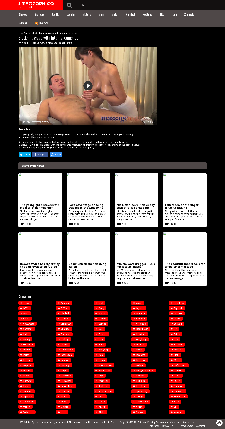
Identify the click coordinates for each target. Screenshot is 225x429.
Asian (139, 302)
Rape (25, 386)
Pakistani (140, 375)
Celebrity (140, 318)
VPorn (139, 406)
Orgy (101, 375)
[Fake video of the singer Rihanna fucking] (185, 187)
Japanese (140, 354)
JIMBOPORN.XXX (36, 3)
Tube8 (34, 32)
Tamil (101, 396)
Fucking (64, 339)
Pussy (177, 380)
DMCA (165, 425)
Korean (26, 360)
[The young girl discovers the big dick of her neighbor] (40, 187)
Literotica (141, 360)
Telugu (139, 396)
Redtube (147, 14)
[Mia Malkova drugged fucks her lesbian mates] (136, 246)
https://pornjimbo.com (37, 422)
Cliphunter (66, 323)
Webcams (28, 412)
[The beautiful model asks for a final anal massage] (185, 246)
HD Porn (178, 344)
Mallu (176, 360)
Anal (101, 302)
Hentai (26, 349)
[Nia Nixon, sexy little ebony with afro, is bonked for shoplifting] (136, 187)
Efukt (25, 334)
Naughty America (144, 370)
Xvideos (22, 23)
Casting (102, 318)
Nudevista (66, 375)
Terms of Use (186, 425)
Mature (87, 14)
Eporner (102, 334)
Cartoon (65, 318)
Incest (139, 349)
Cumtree (65, 328)
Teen (174, 14)
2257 (174, 425)
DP (175, 328)
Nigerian (178, 370)
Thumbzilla (28, 401)
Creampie (141, 323)
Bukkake (178, 313)
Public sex (141, 380)
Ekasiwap (65, 334)
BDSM (64, 308)
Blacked (65, 313)
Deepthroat (142, 328)
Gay (176, 339)
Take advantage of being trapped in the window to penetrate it (85, 207)
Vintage (64, 406)
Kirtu (176, 354)
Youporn (178, 412)
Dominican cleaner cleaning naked (87, 265)
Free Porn (23, 32)
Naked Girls (104, 370)
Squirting (27, 396)
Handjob (140, 344)
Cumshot (42, 42)
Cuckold (178, 323)
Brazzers (39, 14)
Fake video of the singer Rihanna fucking (182, 206)
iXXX (101, 354)
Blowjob (22, 14)
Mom (101, 14)
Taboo (64, 396)
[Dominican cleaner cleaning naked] (88, 246)
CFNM (177, 318)
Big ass (139, 308)
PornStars (66, 380)
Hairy (101, 344)
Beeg (101, 308)
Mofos (115, 14)
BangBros (179, 302)
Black (26, 313)
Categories (154, 425)
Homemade (67, 349)
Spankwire (179, 391)
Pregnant (103, 380)
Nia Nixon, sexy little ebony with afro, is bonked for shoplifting (136, 207)
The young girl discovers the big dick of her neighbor (39, 206)
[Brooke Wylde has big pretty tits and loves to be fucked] (40, 246)
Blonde (102, 313)
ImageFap (104, 349)
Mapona (27, 365)
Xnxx (69, 42)
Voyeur (102, 406)
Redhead (103, 386)
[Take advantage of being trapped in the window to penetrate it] (88, 187)
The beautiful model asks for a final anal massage (185, 265)
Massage (52, 42)
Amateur (65, 302)
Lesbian (71, 14)
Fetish (177, 334)
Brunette (140, 313)
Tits (162, 14)
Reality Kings (67, 386)
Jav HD (55, 14)
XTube (102, 412)
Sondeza (65, 391)
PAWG (177, 375)
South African (105, 391)
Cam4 (26, 318)
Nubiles (27, 375)
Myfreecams (180, 365)
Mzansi (26, 370)
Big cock (178, 308)
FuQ (101, 339)
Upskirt (26, 406)
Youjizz (139, 412)
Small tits (27, 391)
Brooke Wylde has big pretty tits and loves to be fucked (40, 265)
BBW (25, 308)
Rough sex (141, 386)
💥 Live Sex (41, 23)
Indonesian (66, 354)
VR (175, 406)
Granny (64, 344)
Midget (139, 365)
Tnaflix (64, 401)
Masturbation (105, 365)
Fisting (26, 339)
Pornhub (130, 14)
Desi (101, 328)
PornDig (27, 380)
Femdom (140, 334)
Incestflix (178, 349)
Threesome (179, 396)
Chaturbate (28, 323)
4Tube (26, 302)
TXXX (176, 401)
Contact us (201, 425)
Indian (26, 354)
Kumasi (64, 360)
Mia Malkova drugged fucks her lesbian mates (136, 265)
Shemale (178, 386)
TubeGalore (142, 401)
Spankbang (141, 391)
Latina (102, 360)
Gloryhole (28, 344)
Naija (63, 370)
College (102, 323)
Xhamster (189, 14)
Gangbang (141, 339)
